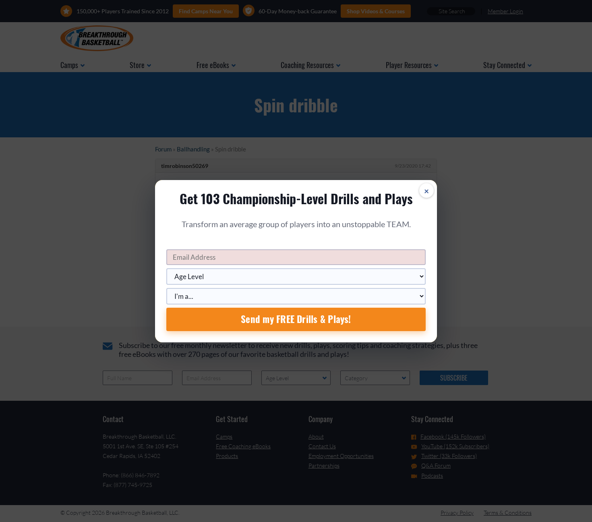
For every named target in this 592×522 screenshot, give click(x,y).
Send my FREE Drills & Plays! (296, 319)
